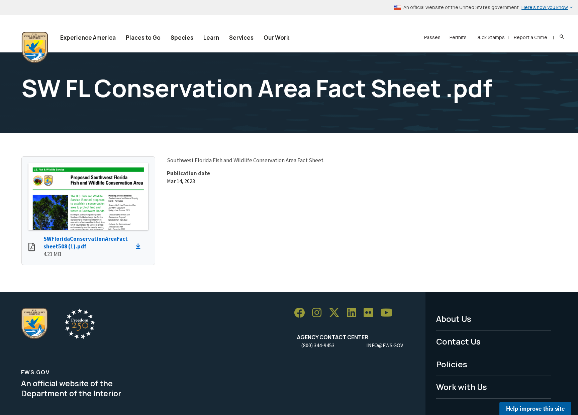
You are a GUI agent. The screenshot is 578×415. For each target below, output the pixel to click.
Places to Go (143, 37)
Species (182, 37)
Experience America (88, 37)
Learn (211, 37)
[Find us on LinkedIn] (354, 313)
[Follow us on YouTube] (388, 313)
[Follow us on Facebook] (301, 313)
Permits (458, 37)
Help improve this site (535, 408)
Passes (432, 37)
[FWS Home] (34, 47)
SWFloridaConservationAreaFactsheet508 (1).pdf (85, 242)
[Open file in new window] (31, 247)
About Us (453, 318)
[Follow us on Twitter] (336, 313)
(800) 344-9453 (317, 345)
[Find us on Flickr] (371, 313)
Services (241, 37)
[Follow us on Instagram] (319, 313)
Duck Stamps (490, 37)
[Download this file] (139, 246)
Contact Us (458, 341)
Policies (451, 364)
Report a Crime (530, 37)
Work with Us (461, 386)
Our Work (276, 37)
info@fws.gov (384, 345)
